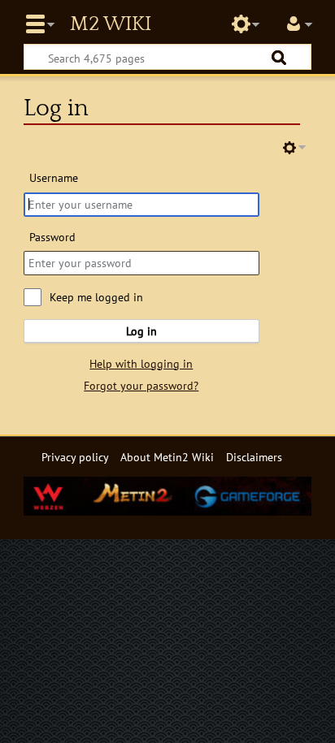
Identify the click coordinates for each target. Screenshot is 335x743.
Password (52, 236)
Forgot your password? (141, 385)
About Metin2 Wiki (167, 456)
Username (53, 177)
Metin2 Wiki (110, 24)
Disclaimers (254, 456)
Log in (141, 331)
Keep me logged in (96, 297)
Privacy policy (75, 456)
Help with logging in (141, 363)
